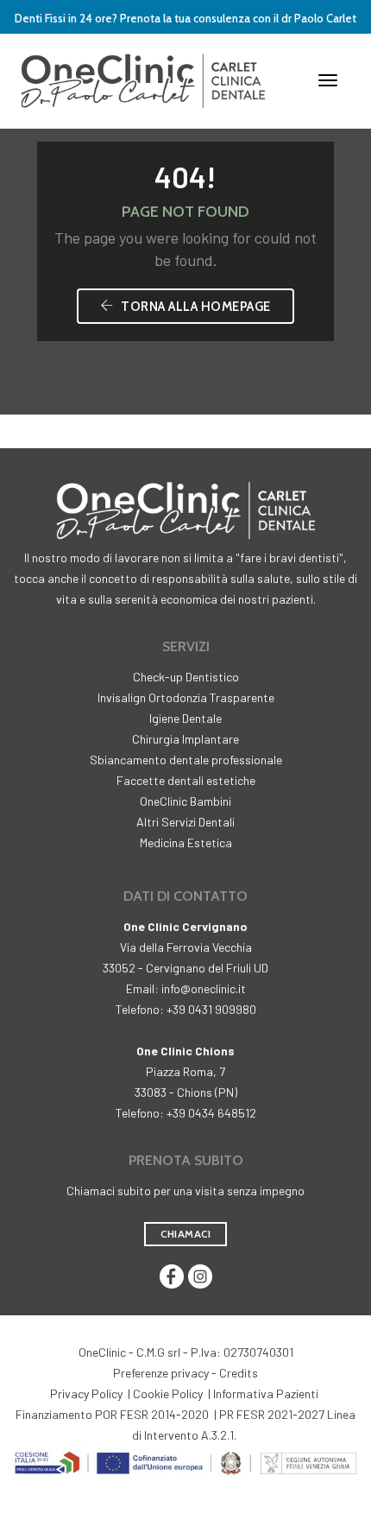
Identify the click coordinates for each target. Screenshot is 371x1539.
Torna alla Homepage (194, 306)
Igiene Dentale (185, 718)
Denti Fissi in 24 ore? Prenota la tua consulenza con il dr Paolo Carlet (185, 18)
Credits (238, 1372)
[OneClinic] (143, 79)
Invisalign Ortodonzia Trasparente (185, 697)
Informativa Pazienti (265, 1393)
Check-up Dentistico (186, 676)
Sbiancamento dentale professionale (186, 759)
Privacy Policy (86, 1393)
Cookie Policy (168, 1393)
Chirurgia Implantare (185, 739)
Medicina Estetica (186, 842)
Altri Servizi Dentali (185, 821)
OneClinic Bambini (185, 801)
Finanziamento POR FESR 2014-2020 (112, 1414)
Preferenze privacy (161, 1372)
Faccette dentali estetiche (185, 780)
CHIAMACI (185, 1233)
